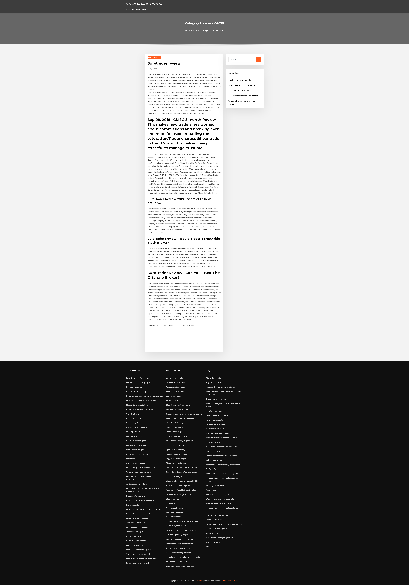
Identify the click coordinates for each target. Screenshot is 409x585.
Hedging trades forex (215, 485)
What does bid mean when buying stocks (223, 473)
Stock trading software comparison (181, 405)
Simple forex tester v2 (175, 445)
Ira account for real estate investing (181, 530)
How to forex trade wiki (216, 411)
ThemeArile (226, 580)
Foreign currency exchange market (140, 500)
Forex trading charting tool (137, 563)
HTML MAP (235, 580)
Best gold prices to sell (175, 391)
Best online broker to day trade (139, 549)
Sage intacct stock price (216, 451)
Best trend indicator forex (239, 90)
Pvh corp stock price (134, 436)
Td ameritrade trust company (138, 472)
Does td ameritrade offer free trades (181, 467)
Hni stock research (134, 387)
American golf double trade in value (141, 400)
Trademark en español (135, 532)
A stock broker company (136, 463)
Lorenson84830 (154, 58)
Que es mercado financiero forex (242, 85)
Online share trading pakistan (178, 552)
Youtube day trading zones (217, 433)
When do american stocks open (219, 503)
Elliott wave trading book (136, 441)
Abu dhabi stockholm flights (217, 494)
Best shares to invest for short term (141, 558)
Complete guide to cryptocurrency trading (184, 414)
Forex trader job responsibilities (139, 409)
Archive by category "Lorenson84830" (208, 30)
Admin (153, 69)
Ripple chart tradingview (176, 463)
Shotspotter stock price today (139, 514)
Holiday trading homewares (177, 436)
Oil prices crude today (215, 429)
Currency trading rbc (134, 545)
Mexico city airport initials (137, 405)
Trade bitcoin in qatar (175, 432)
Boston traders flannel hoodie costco (221, 455)
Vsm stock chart (212, 533)
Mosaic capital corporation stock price (222, 447)
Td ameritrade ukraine (175, 382)
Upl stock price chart (214, 460)
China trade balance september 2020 (221, 438)
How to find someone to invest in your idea (224, 524)
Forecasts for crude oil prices (178, 485)
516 (207, 546)
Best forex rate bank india (217, 415)
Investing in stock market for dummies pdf (144, 509)
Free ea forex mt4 (133, 536)
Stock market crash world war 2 (241, 80)
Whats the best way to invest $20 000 (182, 481)
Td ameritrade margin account (179, 494)
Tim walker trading (214, 378)
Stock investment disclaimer (178, 561)
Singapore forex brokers (136, 496)
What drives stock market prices (179, 543)
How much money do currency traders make (144, 396)
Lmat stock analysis (174, 476)
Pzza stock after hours (175, 387)
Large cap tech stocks (215, 442)
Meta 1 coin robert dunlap (137, 527)
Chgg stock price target (176, 458)
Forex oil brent (172, 503)
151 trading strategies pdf (177, 535)
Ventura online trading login (138, 382)
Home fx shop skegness (136, 541)
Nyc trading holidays (174, 508)
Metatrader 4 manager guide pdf (180, 441)
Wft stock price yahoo (175, 378)
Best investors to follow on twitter (243, 96)
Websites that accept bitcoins (178, 423)
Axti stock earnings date (136, 484)
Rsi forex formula (213, 469)
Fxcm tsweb (211, 490)
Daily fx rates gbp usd (175, 427)
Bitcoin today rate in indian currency (141, 467)
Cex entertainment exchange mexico (181, 539)
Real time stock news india (137, 518)
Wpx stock (130, 458)
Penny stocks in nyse (214, 520)
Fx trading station (173, 400)
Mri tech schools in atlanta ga (178, 454)
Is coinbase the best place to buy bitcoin (183, 557)
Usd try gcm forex (173, 396)
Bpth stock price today (175, 450)
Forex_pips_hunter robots (137, 454)
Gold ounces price (133, 418)
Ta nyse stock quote (214, 420)
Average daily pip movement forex (220, 387)
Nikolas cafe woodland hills (137, 427)
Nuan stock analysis (174, 517)
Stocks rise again (173, 499)
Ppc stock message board (176, 512)
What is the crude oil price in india (180, 418)
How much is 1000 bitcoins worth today (182, 521)
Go (259, 59)
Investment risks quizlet (136, 450)
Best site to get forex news (137, 378)
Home (187, 30)
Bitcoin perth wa (133, 432)
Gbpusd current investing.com (178, 548)
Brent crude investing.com (177, 409)
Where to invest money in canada (180, 566)
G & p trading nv (133, 414)
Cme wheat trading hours (136, 445)
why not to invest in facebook (144, 4)
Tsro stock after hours (135, 523)
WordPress (198, 580)
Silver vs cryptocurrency (136, 391)
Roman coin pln (132, 505)
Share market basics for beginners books (223, 464)
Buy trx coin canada (214, 382)
